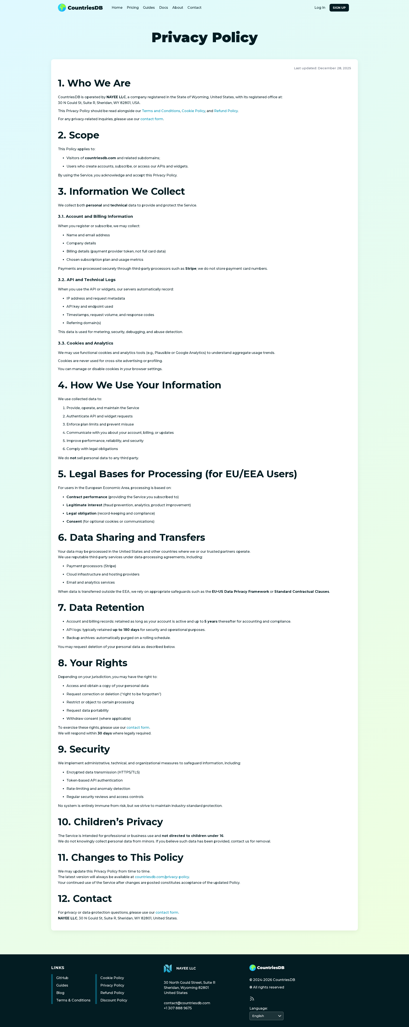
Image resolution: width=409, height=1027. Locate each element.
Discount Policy (113, 1000)
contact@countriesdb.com (187, 1003)
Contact (194, 8)
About (177, 8)
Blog (60, 993)
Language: (258, 1008)
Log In (319, 8)
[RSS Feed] (252, 998)
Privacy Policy (112, 985)
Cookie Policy (193, 111)
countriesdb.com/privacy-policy (162, 877)
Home (117, 8)
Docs (163, 8)
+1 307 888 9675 (178, 1008)
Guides (149, 8)
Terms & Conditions (73, 1000)
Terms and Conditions (161, 111)
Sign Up (339, 8)
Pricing (133, 8)
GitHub (62, 978)
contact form (151, 119)
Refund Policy (226, 111)
